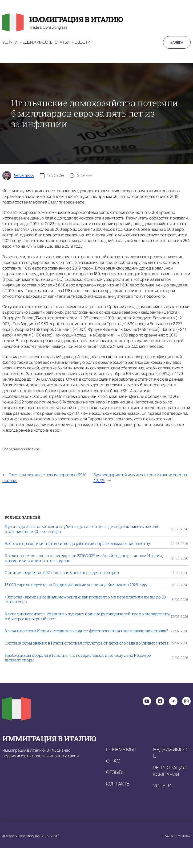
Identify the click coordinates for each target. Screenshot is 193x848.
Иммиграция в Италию (76, 19)
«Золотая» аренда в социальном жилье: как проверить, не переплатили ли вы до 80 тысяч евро (85, 599)
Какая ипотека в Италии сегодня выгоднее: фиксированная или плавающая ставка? (86, 631)
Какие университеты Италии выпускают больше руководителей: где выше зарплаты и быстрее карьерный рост (87, 616)
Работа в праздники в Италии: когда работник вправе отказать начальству (77, 543)
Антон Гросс (24, 175)
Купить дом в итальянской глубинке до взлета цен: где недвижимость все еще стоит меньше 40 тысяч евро (82, 529)
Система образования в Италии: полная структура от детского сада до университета (87, 643)
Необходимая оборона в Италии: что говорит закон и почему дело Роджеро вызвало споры (78, 658)
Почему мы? (121, 749)
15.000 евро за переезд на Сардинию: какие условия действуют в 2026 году (76, 584)
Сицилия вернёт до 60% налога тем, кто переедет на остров (62, 572)
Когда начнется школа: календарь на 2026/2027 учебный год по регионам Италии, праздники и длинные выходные (84, 558)
